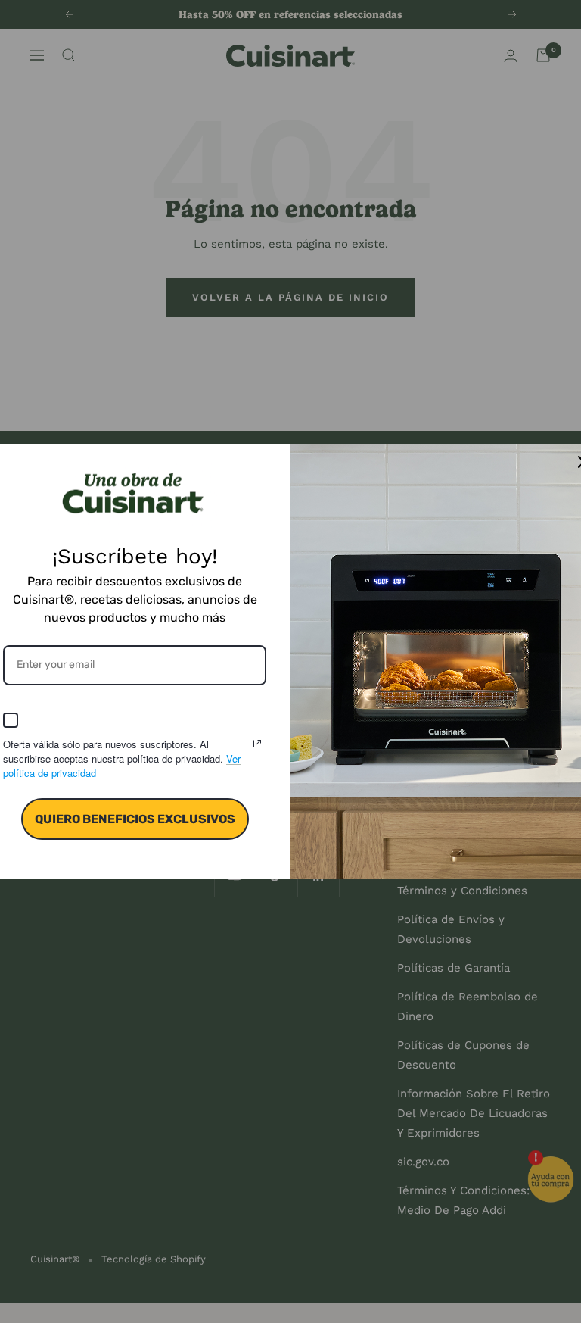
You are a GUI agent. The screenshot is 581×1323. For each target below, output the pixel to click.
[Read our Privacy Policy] (257, 744)
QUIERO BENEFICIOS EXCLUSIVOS (135, 819)
